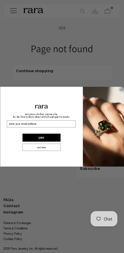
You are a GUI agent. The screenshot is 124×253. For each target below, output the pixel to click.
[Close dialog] (121, 90)
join (41, 137)
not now (41, 147)
